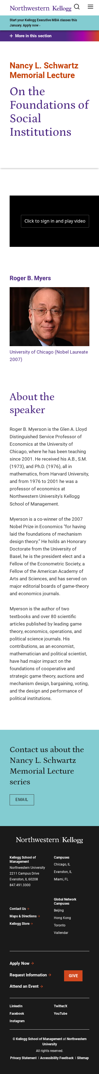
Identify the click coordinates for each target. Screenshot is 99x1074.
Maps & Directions (23, 916)
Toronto (59, 925)
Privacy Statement (23, 1058)
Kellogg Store (19, 924)
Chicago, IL (62, 864)
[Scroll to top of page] (89, 1045)
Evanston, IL (63, 872)
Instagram (17, 1021)
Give (73, 975)
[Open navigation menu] (90, 7)
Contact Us (18, 909)
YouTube (60, 1014)
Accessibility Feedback (56, 1058)
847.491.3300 (20, 885)
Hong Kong (62, 918)
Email (21, 799)
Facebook (17, 1014)
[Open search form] (79, 7)
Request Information (28, 975)
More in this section (33, 35)
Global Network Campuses (65, 901)
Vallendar (61, 933)
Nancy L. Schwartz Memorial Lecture (44, 70)
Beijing (59, 910)
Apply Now (19, 963)
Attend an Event (24, 986)
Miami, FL (61, 879)
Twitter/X (60, 1006)
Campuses (61, 857)
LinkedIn (16, 1006)
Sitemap (83, 1058)
